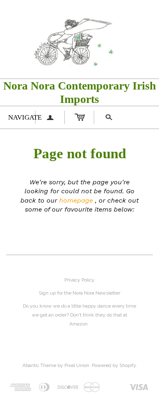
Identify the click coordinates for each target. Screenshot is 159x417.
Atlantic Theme (39, 365)
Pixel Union (76, 365)
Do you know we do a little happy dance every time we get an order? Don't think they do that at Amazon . (79, 315)
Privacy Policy (79, 280)
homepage (76, 200)
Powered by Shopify (114, 365)
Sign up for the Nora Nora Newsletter (79, 293)
